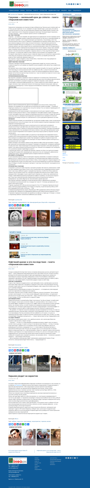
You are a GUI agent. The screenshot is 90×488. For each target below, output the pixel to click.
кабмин (14, 421)
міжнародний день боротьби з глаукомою (42, 202)
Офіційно (64, 10)
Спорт (36, 464)
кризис (21, 347)
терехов (43, 421)
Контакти (52, 464)
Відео (69, 10)
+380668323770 (15, 476)
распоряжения (18, 385)
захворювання (22, 202)
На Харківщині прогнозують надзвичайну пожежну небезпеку (35, 246)
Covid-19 (35, 10)
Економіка (18, 345)
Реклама (52, 463)
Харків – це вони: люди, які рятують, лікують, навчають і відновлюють (70, 41)
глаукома (14, 202)
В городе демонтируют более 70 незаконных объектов (17, 451)
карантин (20, 421)
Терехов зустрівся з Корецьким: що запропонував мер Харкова (36, 255)
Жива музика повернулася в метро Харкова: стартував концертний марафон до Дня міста (72, 37)
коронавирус (27, 421)
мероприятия (36, 421)
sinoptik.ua (77, 163)
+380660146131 (15, 466)
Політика (29, 10)
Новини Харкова (14, 10)
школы (49, 421)
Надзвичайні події (54, 10)
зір (28, 202)
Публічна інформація (55, 461)
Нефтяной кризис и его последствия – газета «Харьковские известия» (48, 451)
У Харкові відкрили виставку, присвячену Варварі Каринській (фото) (34, 238)
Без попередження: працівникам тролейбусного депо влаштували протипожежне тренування (71, 31)
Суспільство (43, 10)
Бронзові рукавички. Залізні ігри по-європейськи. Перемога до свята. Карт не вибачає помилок (71, 44)
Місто (16, 418)
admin (13, 24)
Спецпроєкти (77, 10)
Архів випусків (78, 14)
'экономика (15, 347)
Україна (22, 10)
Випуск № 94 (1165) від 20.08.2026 (72, 80)
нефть (26, 347)
